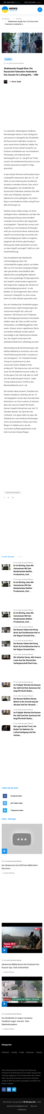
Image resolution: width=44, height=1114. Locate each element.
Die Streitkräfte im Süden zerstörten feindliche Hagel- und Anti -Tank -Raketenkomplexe (17, 1021)
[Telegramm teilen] (13, 497)
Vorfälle (19, 19)
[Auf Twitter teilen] (8, 497)
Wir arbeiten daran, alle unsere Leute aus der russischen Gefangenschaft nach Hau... (27, 660)
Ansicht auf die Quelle (12, 492)
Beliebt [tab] (20, 557)
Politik (21, 1052)
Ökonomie (30, 1052)
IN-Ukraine (6, 19)
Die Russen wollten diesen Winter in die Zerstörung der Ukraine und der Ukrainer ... (25, 702)
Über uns (34, 1106)
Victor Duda (16, 82)
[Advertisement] (22, 107)
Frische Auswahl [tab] (8, 557)
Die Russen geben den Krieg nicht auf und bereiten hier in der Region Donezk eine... (26, 633)
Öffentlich (5, 1052)
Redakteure (22, 1110)
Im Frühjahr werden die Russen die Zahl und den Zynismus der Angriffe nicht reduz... (27, 688)
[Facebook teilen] (4, 497)
